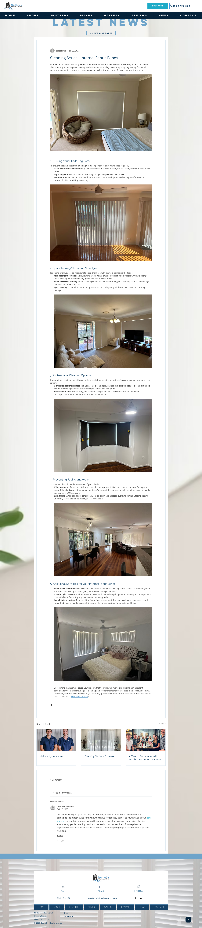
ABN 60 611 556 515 (42, 919)
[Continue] (188, 920)
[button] (59, 15)
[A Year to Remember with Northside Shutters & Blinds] (145, 740)
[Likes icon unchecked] (58, 840)
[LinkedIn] (140, 898)
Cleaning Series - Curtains (99, 756)
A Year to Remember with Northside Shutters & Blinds (145, 758)
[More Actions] (150, 808)
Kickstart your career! (52, 756)
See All (162, 723)
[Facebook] (135, 898)
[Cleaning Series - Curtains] (101, 740)
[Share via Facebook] (51, 705)
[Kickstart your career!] (56, 740)
